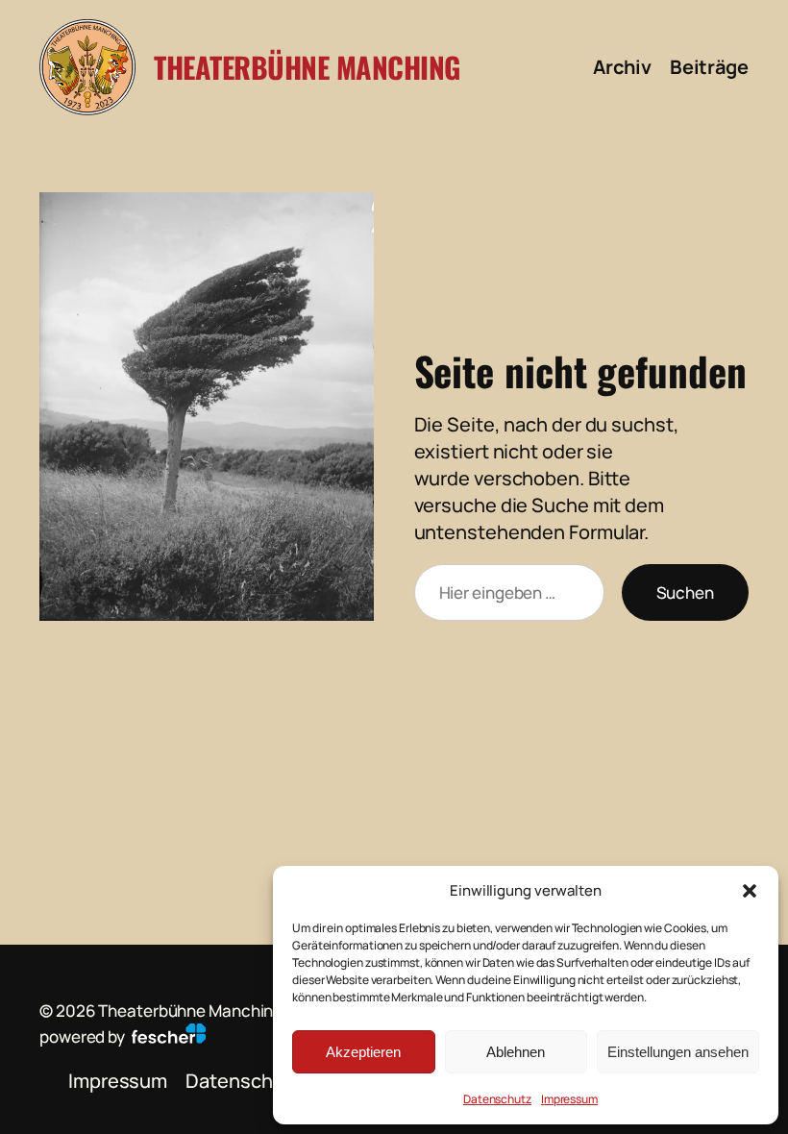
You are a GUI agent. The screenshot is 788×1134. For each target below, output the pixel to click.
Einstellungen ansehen (678, 1052)
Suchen (685, 592)
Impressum (569, 1099)
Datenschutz (497, 1099)
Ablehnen (515, 1052)
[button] (749, 890)
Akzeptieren (363, 1052)
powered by (83, 1036)
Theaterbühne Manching (307, 66)
